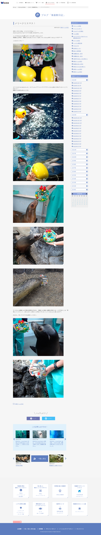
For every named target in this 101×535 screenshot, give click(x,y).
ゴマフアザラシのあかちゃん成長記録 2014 (80, 37)
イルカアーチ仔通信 (78, 31)
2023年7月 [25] (77, 131)
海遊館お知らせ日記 (78, 64)
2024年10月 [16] (77, 88)
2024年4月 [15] (77, 103)
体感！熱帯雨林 (77, 51)
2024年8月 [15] (77, 93)
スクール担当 (76, 40)
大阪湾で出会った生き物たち (80, 58)
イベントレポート (77, 28)
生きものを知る (22, 7)
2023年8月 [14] (77, 128)
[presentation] (14, 439)
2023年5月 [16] (77, 136)
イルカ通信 (76, 34)
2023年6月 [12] (77, 133)
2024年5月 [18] (77, 101)
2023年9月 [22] (77, 125)
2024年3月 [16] (77, 106)
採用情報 (41, 528)
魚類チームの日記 (77, 71)
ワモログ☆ (76, 45)
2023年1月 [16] (77, 146)
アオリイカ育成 (77, 26)
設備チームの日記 (77, 69)
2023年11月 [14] (77, 120)
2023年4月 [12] (77, 138)
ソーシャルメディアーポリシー (66, 528)
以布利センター (77, 48)
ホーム (14, 7)
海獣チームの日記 (64, 27)
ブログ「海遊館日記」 (33, 7)
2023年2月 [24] (77, 144)
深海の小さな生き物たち (79, 66)
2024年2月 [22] (77, 109)
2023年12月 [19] (77, 118)
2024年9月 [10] (77, 90)
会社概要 (19, 528)
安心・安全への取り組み (30, 528)
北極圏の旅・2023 (78, 56)
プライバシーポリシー (51, 528)
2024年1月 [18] (77, 111)
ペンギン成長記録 (77, 43)
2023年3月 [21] (77, 141)
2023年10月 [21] (77, 123)
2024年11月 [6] (77, 85)
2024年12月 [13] (77, 83)
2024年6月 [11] (77, 98)
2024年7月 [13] (77, 96)
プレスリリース (80, 528)
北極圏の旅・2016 (77, 53)
